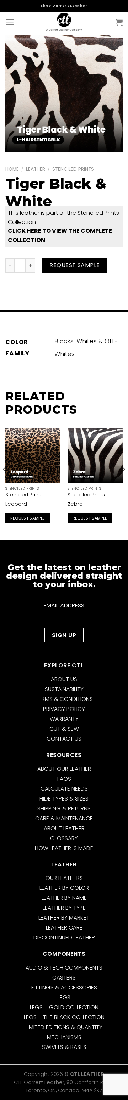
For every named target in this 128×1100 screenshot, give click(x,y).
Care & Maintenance (64, 818)
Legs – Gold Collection (64, 1007)
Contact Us (64, 738)
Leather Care (64, 927)
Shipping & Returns (64, 808)
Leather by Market (64, 917)
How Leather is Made (64, 848)
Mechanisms (64, 1037)
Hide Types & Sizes (64, 798)
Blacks (64, 341)
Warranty (64, 719)
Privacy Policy (64, 709)
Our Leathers (64, 878)
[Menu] (10, 22)
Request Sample (74, 265)
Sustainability (64, 689)
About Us (64, 679)
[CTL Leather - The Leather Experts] (64, 22)
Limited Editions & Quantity (64, 1027)
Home (12, 169)
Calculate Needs (64, 788)
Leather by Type (64, 907)
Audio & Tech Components (64, 967)
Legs (64, 997)
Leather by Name (64, 898)
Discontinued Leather (64, 937)
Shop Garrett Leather (64, 6)
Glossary (64, 838)
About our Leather (64, 769)
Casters (64, 977)
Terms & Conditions (64, 699)
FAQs (64, 778)
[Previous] (5, 483)
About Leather (64, 828)
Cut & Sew (64, 729)
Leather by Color (64, 888)
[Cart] (119, 22)
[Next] (123, 483)
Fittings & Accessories (64, 987)
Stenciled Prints (73, 169)
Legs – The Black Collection (64, 1017)
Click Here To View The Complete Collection (60, 235)
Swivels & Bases (64, 1047)
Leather (35, 169)
